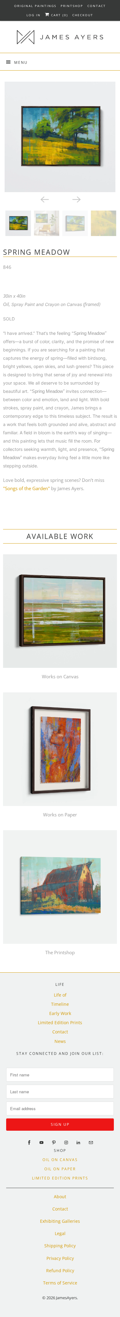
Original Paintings (35, 6)
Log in (33, 15)
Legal (60, 1233)
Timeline (60, 1004)
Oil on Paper (60, 1169)
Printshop (72, 6)
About (60, 1196)
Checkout (82, 15)
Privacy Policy (60, 1258)
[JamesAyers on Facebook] (29, 1143)
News (60, 1041)
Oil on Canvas (60, 1159)
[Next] (76, 199)
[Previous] (44, 199)
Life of (60, 995)
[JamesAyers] (60, 39)
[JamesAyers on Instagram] (66, 1143)
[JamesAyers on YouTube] (42, 1143)
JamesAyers (66, 1297)
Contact (96, 6)
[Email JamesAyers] (91, 1143)
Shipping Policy (60, 1246)
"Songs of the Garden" (26, 488)
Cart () (59, 15)
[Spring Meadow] (60, 137)
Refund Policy (60, 1270)
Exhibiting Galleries (60, 1221)
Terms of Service (60, 1283)
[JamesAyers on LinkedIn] (78, 1143)
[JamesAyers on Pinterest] (54, 1143)
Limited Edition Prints (60, 1022)
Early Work (60, 1013)
